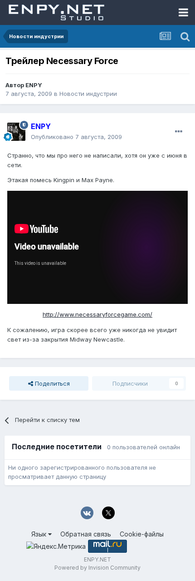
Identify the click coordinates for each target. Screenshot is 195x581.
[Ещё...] (179, 131)
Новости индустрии (88, 93)
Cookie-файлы (142, 534)
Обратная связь (85, 534)
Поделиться (51, 383)
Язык (39, 534)
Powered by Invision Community (97, 567)
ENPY (33, 85)
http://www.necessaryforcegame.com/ (97, 314)
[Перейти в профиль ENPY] (16, 132)
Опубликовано (76, 136)
